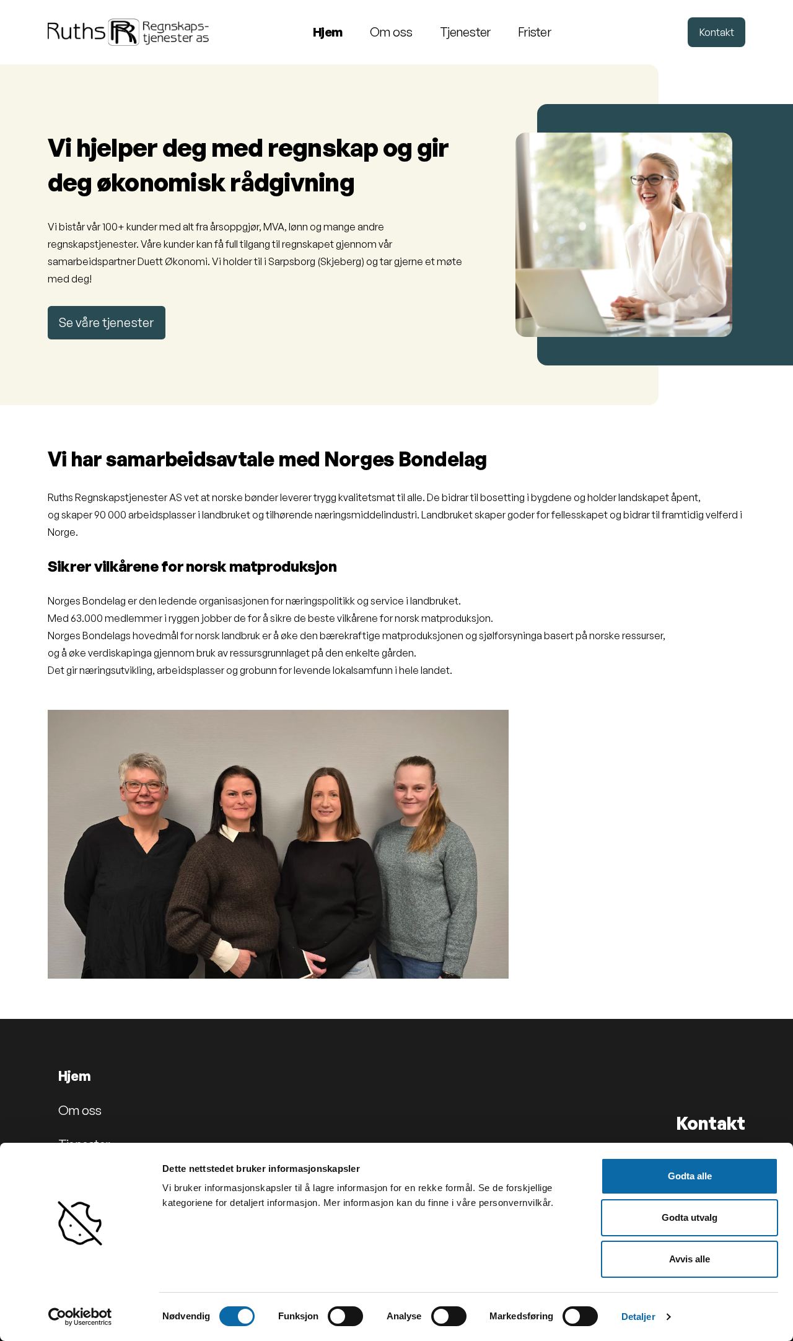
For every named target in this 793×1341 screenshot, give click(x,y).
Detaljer (638, 1316)
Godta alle (690, 1176)
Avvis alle (689, 1259)
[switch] (345, 1316)
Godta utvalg (689, 1217)
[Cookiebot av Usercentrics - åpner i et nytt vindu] (80, 1317)
